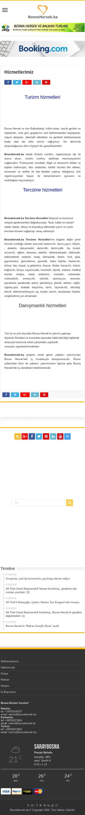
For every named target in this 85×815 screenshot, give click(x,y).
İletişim (5, 685)
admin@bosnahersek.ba (22, 714)
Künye (4, 673)
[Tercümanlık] (42, 203)
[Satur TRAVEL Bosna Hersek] (42, 27)
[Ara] (69, 502)
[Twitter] (39, 436)
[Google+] (25, 436)
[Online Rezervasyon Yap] (42, 48)
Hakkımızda (8, 667)
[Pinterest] (46, 436)
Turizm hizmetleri (42, 97)
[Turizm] (42, 112)
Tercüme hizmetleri (42, 189)
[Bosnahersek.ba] (42, 11)
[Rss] (17, 436)
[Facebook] (32, 436)
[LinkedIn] (53, 436)
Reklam (5, 679)
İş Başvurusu (8, 691)
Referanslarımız (10, 661)
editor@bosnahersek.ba (22, 723)
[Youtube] (60, 436)
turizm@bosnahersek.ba (22, 732)
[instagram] (67, 436)
